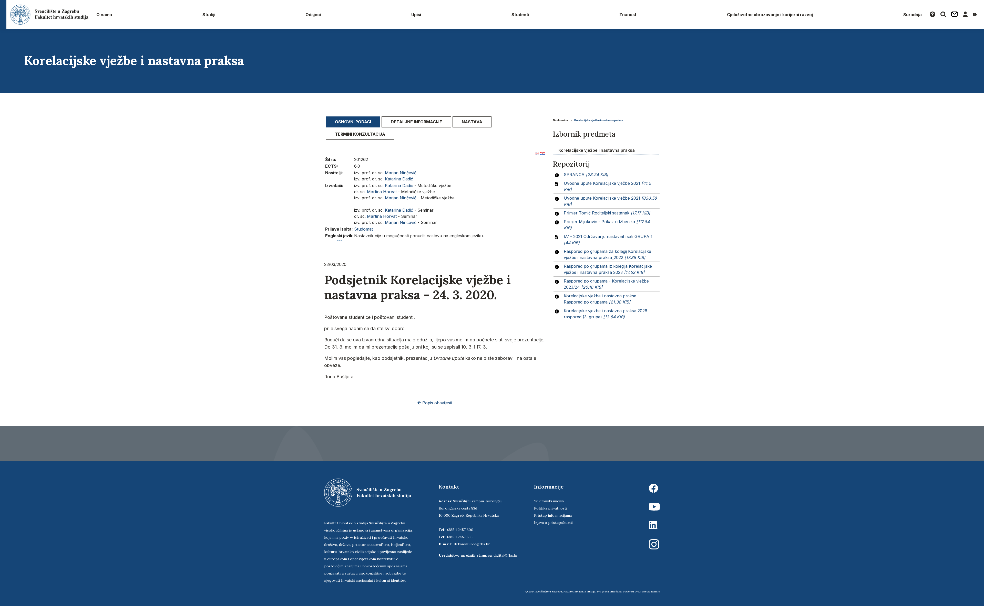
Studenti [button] (520, 14)
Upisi (416, 14)
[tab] (353, 121)
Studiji (208, 14)
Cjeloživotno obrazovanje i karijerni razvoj (770, 14)
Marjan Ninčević (400, 172)
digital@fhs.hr (506, 555)
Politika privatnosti (550, 508)
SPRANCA (586, 174)
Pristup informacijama (553, 515)
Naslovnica (560, 120)
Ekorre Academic (649, 591)
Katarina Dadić (399, 178)
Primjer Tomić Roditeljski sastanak (607, 212)
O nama (104, 14)
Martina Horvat (382, 191)
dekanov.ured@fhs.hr (472, 544)
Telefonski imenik (549, 501)
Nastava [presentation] (472, 121)
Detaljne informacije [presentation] (416, 121)
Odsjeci (313, 14)
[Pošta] (954, 14)
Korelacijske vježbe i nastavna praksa (598, 120)
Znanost (628, 14)
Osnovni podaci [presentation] (353, 121)
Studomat (363, 229)
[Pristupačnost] (932, 14)
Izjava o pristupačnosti (553, 522)
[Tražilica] (943, 14)
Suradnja (912, 14)
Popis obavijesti (436, 402)
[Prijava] (965, 14)
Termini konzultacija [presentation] (360, 134)
